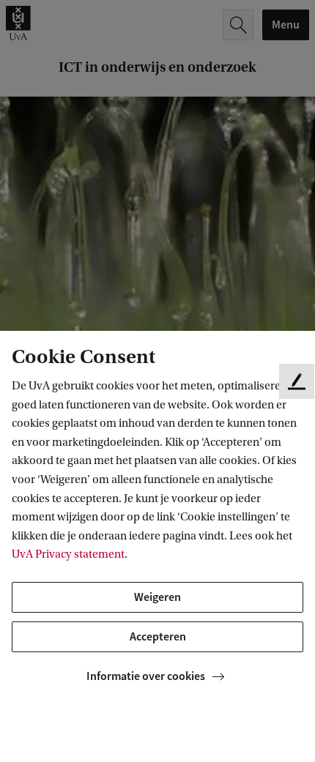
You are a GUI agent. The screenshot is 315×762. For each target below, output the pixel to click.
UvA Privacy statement (68, 554)
